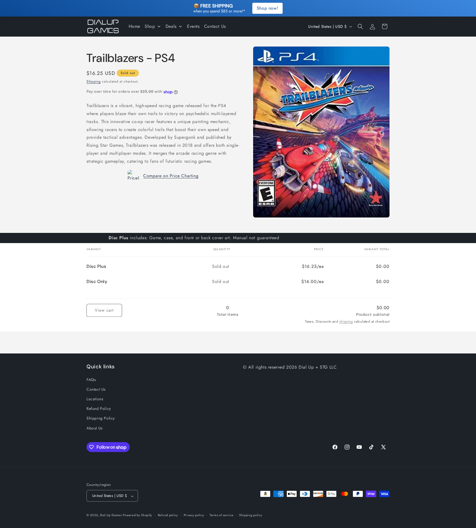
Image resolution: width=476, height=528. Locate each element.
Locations (94, 398)
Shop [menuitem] (150, 26)
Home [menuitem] (134, 26)
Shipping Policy (100, 418)
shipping (346, 321)
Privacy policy (194, 515)
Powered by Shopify (137, 515)
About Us (94, 428)
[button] (360, 26)
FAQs (91, 379)
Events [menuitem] (193, 26)
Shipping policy (250, 515)
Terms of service (221, 515)
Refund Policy (98, 408)
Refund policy (168, 515)
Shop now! (267, 8)
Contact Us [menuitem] (215, 26)
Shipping (93, 81)
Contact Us (96, 389)
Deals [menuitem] (171, 26)
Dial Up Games (111, 515)
